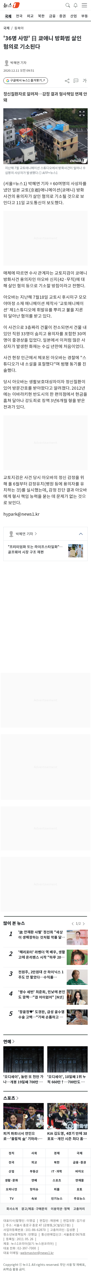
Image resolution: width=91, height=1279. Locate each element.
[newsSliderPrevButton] (73, 923)
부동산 (34, 1171)
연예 (7, 1041)
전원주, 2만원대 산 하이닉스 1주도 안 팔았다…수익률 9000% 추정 (41, 977)
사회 (34, 1153)
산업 (11, 1171)
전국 (11, 1162)
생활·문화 (11, 1180)
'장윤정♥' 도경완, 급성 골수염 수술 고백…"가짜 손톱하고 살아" (41, 1017)
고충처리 (79, 1209)
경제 (57, 1153)
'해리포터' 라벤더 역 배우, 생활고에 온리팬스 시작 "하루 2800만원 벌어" (41, 957)
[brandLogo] (11, 5)
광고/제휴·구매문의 (34, 1209)
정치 (11, 1153)
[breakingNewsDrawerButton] (75, 5)
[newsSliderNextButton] (84, 923)
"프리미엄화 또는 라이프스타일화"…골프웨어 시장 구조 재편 (35, 549)
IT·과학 (56, 1171)
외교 (34, 1162)
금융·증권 (79, 1162)
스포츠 (9, 1098)
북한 (57, 1162)
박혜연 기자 (18, 63)
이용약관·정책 (60, 1209)
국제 (6, 28)
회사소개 (12, 1209)
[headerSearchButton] (68, 5)
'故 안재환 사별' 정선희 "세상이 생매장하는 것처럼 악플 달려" (40, 937)
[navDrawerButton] (84, 5)
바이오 (79, 1171)
